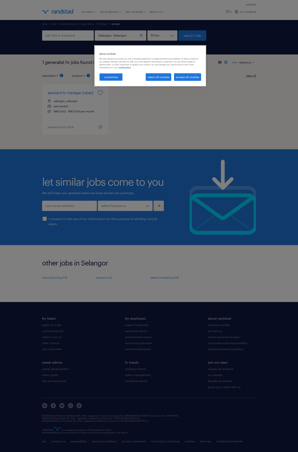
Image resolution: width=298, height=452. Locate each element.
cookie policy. (125, 67)
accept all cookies (187, 77)
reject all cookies (158, 77)
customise (111, 77)
